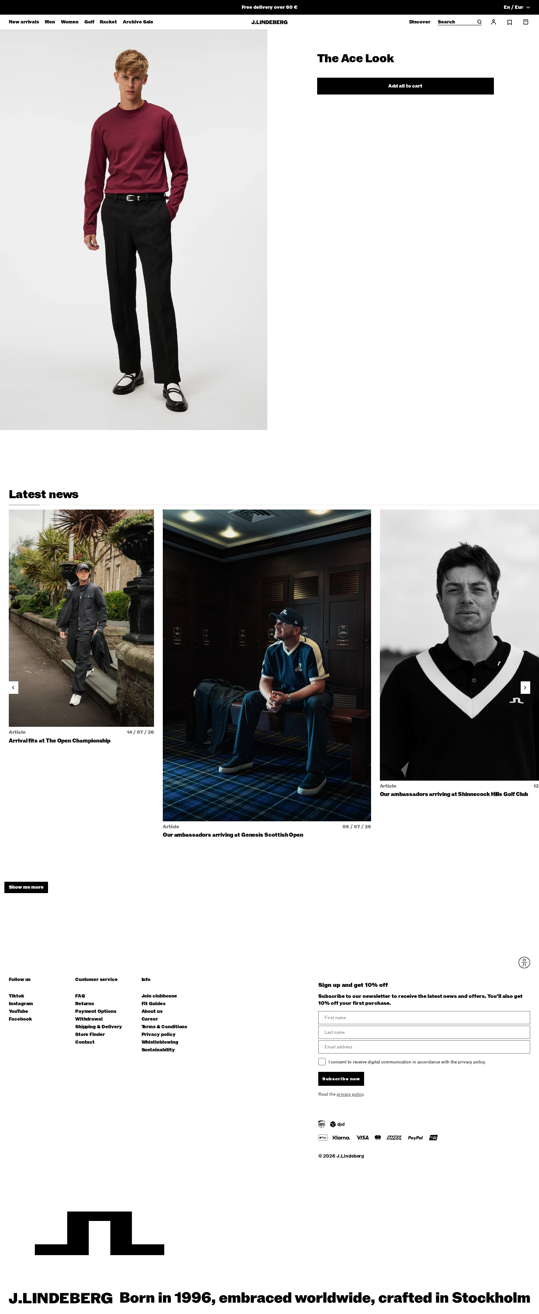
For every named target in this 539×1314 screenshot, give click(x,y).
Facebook (20, 1019)
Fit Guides (153, 1004)
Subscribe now (341, 1079)
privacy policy (350, 1094)
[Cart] (526, 22)
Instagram (21, 1004)
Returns (84, 1004)
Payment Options (95, 1011)
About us (152, 1011)
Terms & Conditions (164, 1027)
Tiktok (16, 996)
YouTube (18, 1011)
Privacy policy (159, 1034)
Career (150, 1019)
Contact (85, 1042)
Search (446, 22)
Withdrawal (89, 1019)
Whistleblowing (160, 1042)
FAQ (80, 996)
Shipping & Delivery (98, 1027)
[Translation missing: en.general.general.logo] (269, 22)
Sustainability (158, 1050)
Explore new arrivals (269, 7)
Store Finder (90, 1034)
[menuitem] (24, 22)
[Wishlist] (510, 22)
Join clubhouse (159, 996)
